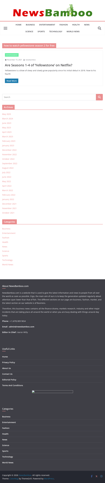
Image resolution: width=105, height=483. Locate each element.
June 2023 (6, 123)
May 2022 (6, 181)
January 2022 (8, 199)
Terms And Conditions (12, 385)
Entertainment (47, 24)
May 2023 (6, 127)
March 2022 (7, 190)
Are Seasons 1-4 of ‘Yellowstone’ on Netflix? (38, 65)
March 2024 (7, 118)
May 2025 (6, 114)
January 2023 (8, 145)
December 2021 (9, 203)
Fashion (63, 24)
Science (29, 31)
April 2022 (6, 186)
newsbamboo (30, 60)
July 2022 (6, 172)
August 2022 (8, 168)
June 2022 (6, 177)
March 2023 (7, 136)
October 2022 (8, 159)
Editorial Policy (9, 379)
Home (18, 24)
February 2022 (8, 195)
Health (76, 24)
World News (73, 31)
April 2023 (6, 132)
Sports (41, 31)
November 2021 (9, 208)
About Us (6, 368)
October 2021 (8, 212)
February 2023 (8, 141)
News (87, 24)
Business (30, 24)
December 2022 (9, 150)
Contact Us (7, 374)
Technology (55, 31)
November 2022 (9, 154)
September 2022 (9, 163)
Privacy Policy (8, 362)
